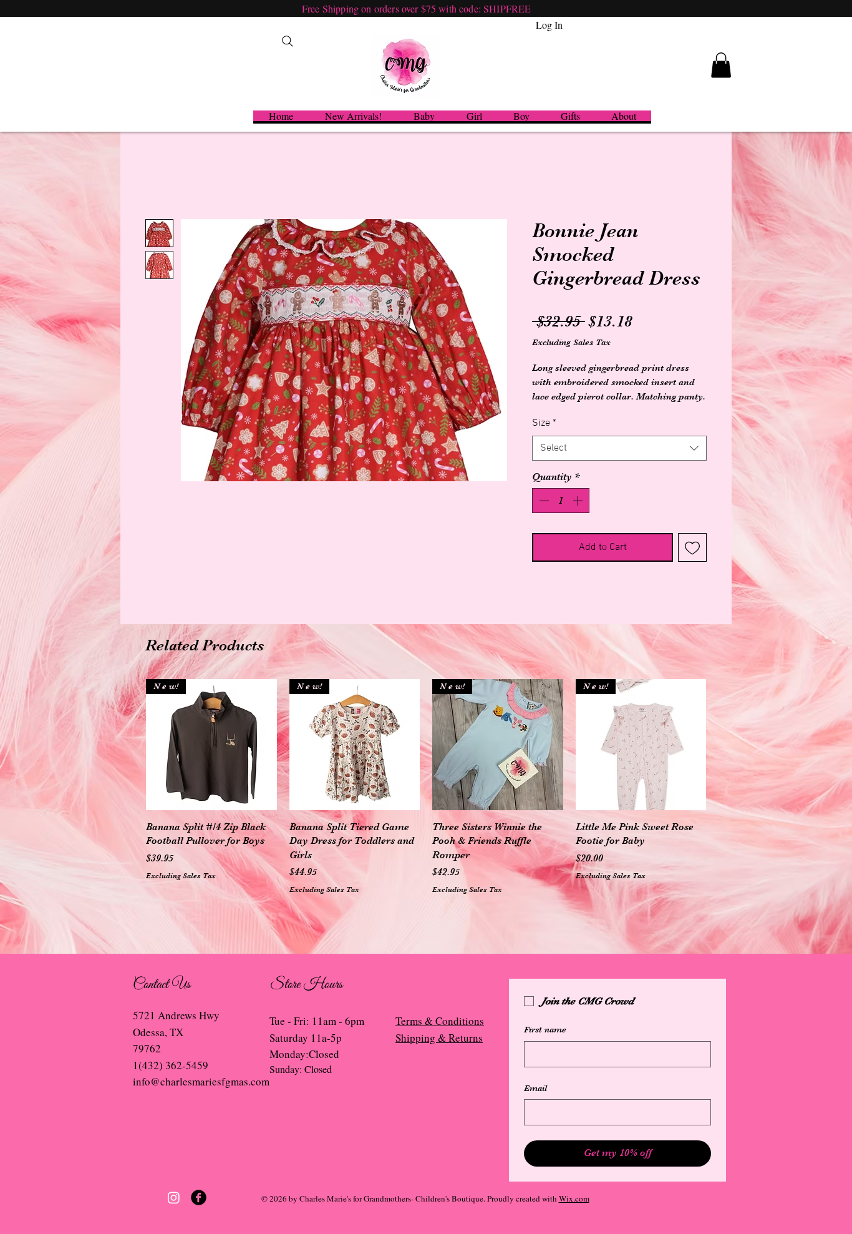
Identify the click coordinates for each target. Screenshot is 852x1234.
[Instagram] (174, 1197)
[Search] (287, 41)
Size (544, 423)
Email (535, 1088)
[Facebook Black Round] (198, 1197)
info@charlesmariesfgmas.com (201, 1081)
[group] (426, 793)
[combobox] (619, 448)
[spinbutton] (560, 500)
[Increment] (579, 500)
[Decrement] (542, 500)
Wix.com (574, 1198)
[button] (721, 65)
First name (545, 1029)
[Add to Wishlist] (692, 547)
